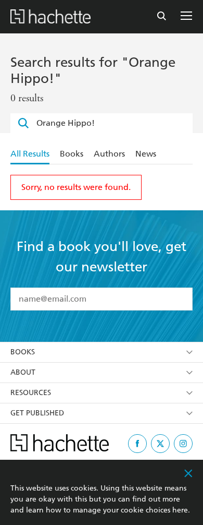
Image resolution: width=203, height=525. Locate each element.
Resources (30, 392)
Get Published (37, 413)
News (145, 154)
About (22, 372)
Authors (109, 154)
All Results (29, 154)
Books (71, 154)
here (180, 510)
